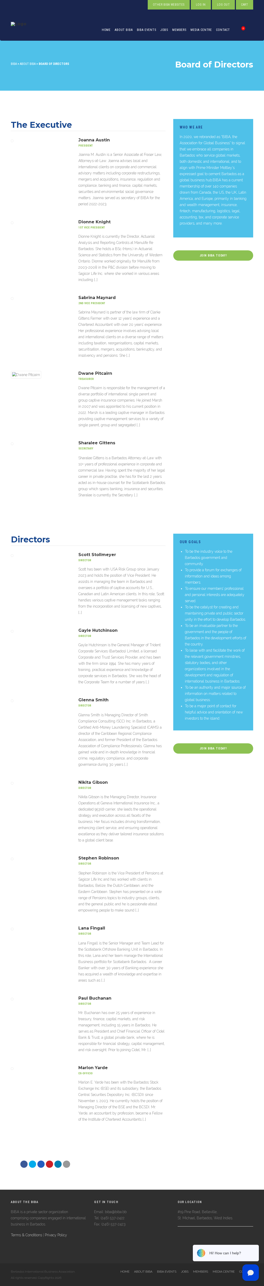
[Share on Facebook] (24, 1164)
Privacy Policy (56, 1235)
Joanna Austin (94, 140)
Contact (223, 30)
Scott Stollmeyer (97, 554)
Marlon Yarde (93, 1067)
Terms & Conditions (26, 1235)
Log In (201, 4)
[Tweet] (32, 1164)
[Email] (58, 1164)
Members (179, 30)
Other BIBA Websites (169, 4)
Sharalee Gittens (96, 442)
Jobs (164, 30)
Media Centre (201, 30)
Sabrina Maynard (97, 297)
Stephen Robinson (98, 858)
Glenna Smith (93, 699)
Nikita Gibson (93, 782)
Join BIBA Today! (213, 255)
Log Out (223, 4)
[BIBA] (18, 30)
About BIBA (124, 30)
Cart (244, 4)
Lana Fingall (91, 928)
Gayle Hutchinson (98, 630)
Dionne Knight (94, 221)
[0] (238, 30)
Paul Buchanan (94, 998)
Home (106, 30)
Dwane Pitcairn (95, 373)
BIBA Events (146, 30)
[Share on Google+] (41, 1164)
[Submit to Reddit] (49, 1164)
